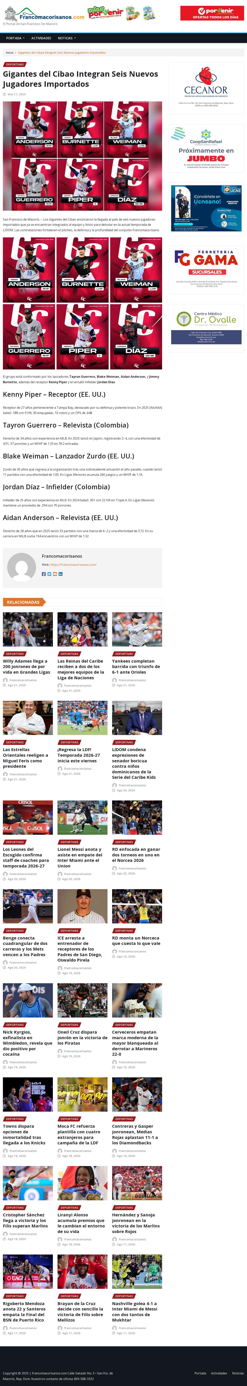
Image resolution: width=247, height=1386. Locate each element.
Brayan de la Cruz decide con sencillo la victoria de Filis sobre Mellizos (80, 1311)
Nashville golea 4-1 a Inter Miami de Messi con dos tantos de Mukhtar (134, 1311)
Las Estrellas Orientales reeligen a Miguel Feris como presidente (25, 757)
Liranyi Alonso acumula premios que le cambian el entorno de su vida (81, 1223)
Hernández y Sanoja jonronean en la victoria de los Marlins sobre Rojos (136, 1223)
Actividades (41, 38)
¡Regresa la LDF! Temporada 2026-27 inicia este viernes (79, 754)
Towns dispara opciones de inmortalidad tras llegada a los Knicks (24, 1134)
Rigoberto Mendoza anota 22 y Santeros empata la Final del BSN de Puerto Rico (24, 1311)
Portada (14, 38)
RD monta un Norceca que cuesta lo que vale (136, 940)
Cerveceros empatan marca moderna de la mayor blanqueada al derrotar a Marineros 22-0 (135, 1043)
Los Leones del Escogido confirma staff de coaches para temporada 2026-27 (26, 857)
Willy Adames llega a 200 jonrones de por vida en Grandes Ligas (26, 666)
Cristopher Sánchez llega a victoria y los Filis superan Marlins (25, 1220)
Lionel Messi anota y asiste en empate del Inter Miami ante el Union (80, 857)
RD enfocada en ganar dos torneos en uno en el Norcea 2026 (136, 854)
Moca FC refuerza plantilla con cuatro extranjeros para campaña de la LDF (79, 1134)
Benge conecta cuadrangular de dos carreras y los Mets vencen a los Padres (25, 946)
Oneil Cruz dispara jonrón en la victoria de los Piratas (82, 1037)
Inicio (9, 52)
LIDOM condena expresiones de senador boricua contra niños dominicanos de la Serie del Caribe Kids (134, 763)
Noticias (65, 38)
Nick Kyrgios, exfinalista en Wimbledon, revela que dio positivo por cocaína (27, 1043)
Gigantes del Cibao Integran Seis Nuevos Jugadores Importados (62, 52)
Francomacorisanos (62, 556)
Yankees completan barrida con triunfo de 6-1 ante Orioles (136, 666)
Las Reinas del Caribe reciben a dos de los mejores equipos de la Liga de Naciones (81, 669)
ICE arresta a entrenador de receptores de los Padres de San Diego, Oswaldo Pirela (80, 949)
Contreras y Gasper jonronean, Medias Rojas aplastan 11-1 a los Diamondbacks (135, 1134)
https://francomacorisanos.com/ (73, 564)
